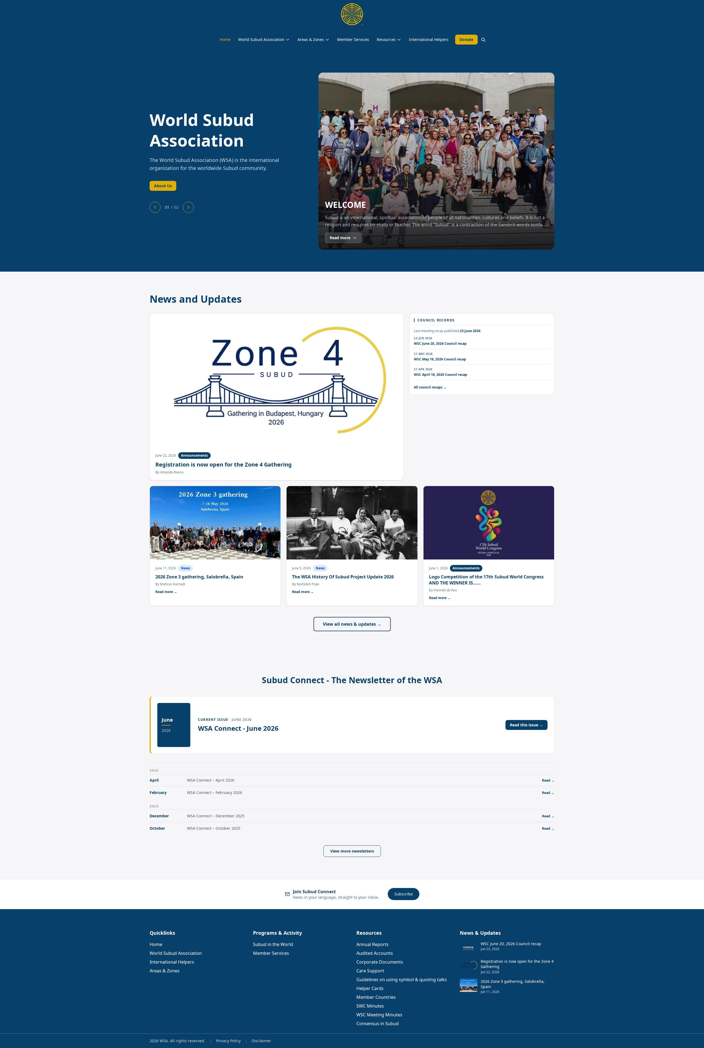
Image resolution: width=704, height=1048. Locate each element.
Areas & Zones (311, 39)
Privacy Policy (228, 1040)
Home (225, 39)
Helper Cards (370, 988)
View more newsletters (352, 851)
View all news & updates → (352, 624)
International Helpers (429, 39)
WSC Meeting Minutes (379, 1015)
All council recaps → (430, 387)
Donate (466, 39)
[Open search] (483, 39)
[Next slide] (188, 207)
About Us (163, 185)
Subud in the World (273, 944)
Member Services (353, 39)
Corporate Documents (379, 962)
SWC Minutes (370, 1006)
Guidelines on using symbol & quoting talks (401, 980)
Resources (386, 39)
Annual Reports (372, 944)
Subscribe (403, 894)
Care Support (370, 971)
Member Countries (376, 997)
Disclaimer (261, 1040)
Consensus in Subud (377, 1024)
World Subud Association (261, 39)
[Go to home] (352, 14)
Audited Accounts (374, 953)
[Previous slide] (155, 207)
